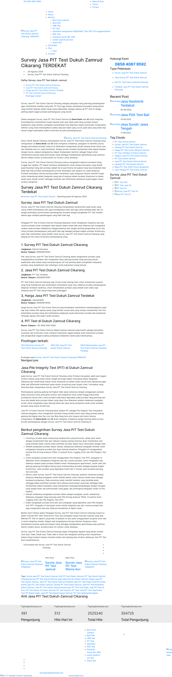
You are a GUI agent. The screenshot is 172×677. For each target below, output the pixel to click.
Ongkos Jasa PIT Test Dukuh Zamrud (131, 156)
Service (51, 17)
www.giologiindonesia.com (51, 673)
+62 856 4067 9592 (31, 1)
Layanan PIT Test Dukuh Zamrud (129, 164)
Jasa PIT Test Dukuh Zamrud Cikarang (42, 88)
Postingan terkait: (33, 96)
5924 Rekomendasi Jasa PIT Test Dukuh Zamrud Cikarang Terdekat (93, 348)
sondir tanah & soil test (63, 40)
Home (50, 12)
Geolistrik (91, 644)
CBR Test (57, 26)
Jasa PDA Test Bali (135, 115)
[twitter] (105, 547)
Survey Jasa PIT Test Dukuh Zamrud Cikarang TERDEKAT (60, 357)
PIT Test (56, 28)
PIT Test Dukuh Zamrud (125, 142)
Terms (95, 4)
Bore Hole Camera (61, 20)
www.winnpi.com (76, 675)
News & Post (98, 1)
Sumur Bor (57, 42)
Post (50, 48)
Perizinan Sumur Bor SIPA (64, 37)
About (50, 14)
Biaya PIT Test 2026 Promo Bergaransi (132, 167)
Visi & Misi (52, 45)
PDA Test (57, 34)
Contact (51, 54)
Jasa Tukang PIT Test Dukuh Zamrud (131, 170)
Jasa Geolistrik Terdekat (132, 103)
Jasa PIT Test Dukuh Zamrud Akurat (130, 161)
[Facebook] (105, 544)
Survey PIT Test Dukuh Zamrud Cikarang (43, 85)
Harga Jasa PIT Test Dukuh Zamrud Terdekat (45, 90)
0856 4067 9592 (130, 64)
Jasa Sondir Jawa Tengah (134, 126)
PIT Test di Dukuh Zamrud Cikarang (41, 93)
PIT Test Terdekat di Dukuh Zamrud (130, 153)
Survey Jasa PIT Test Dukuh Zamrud (131, 144)
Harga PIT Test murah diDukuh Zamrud (132, 150)
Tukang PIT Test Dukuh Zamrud (128, 147)
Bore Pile (56, 23)
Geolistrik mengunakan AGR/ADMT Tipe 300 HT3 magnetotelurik (81, 31)
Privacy (95, 7)
